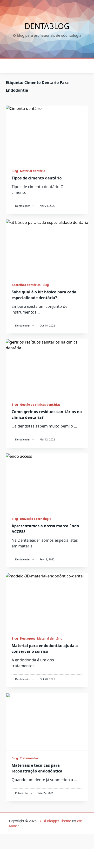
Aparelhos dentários (26, 285)
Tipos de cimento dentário (37, 178)
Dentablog (47, 26)
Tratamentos (29, 758)
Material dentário (32, 171)
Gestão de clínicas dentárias (40, 405)
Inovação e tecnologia (35, 519)
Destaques (27, 638)
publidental (21, 793)
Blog (15, 171)
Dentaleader (22, 206)
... (28, 192)
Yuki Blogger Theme (55, 821)
